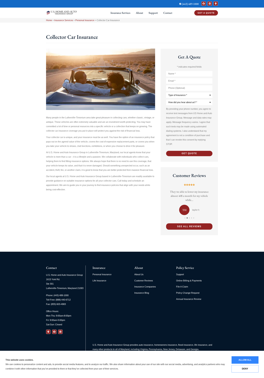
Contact (167, 13)
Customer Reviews (143, 280)
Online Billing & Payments (189, 280)
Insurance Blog (141, 293)
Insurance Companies (145, 287)
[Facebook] (203, 3)
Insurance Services (120, 13)
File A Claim (182, 287)
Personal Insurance (84, 20)
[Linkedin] (209, 3)
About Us (138, 274)
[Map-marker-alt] (216, 3)
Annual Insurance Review (188, 299)
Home (49, 20)
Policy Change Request (187, 293)
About (139, 13)
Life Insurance (99, 280)
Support (153, 13)
